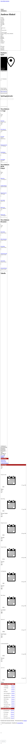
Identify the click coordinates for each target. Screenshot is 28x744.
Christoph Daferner (4, 268)
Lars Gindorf (3, 200)
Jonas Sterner (3, 231)
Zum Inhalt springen (5, 1)
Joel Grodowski (3, 129)
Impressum (3, 460)
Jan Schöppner (3, 152)
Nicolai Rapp (3, 246)
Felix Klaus (2, 120)
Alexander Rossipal (4, 253)
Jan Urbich (2, 136)
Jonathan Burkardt (4, 185)
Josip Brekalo (3, 159)
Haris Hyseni (3, 207)
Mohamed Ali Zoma (4, 144)
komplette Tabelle (3, 456)
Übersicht (12, 685)
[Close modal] (1, 724)
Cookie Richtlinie (4, 463)
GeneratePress (20, 723)
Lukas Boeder (3, 260)
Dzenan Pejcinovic (4, 192)
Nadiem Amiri (3, 214)
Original (25, 720)
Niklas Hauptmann (4, 239)
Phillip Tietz (2, 178)
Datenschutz (3, 461)
